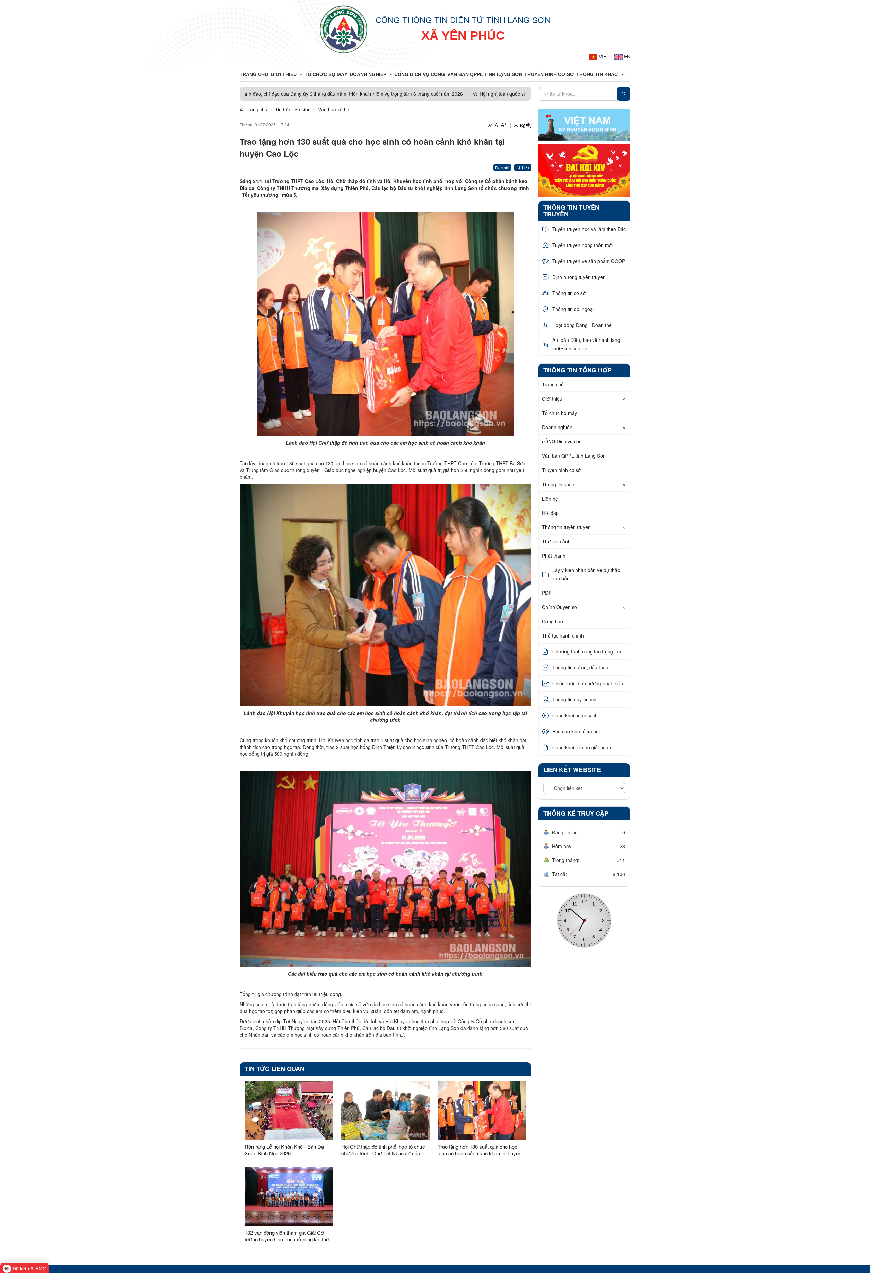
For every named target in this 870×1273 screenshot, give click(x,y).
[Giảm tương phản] (528, 125)
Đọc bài (502, 167)
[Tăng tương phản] (522, 125)
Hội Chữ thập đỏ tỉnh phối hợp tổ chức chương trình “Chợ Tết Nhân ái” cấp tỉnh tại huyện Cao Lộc (383, 1150)
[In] (516, 125)
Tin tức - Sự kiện (293, 109)
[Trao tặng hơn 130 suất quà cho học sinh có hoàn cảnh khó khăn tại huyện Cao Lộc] (482, 1110)
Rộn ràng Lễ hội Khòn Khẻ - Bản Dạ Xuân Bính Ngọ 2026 (284, 1150)
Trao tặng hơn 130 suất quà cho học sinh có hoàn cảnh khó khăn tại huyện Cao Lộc (479, 1150)
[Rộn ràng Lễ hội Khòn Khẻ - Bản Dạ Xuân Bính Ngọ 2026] (289, 1110)
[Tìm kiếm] (623, 94)
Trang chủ (255, 109)
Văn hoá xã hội (334, 109)
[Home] (343, 29)
